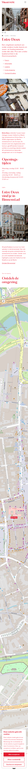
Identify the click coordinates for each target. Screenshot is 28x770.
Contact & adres (10, 73)
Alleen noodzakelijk (14, 759)
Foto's (7, 60)
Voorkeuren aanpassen (14, 764)
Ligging (7, 67)
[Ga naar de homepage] (8, 2)
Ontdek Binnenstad (8, 263)
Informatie (8, 63)
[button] (14, 518)
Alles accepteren (14, 754)
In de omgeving (10, 70)
